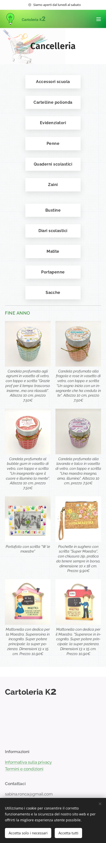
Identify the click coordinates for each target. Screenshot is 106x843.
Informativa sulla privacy (28, 762)
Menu (99, 19)
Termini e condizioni (24, 768)
